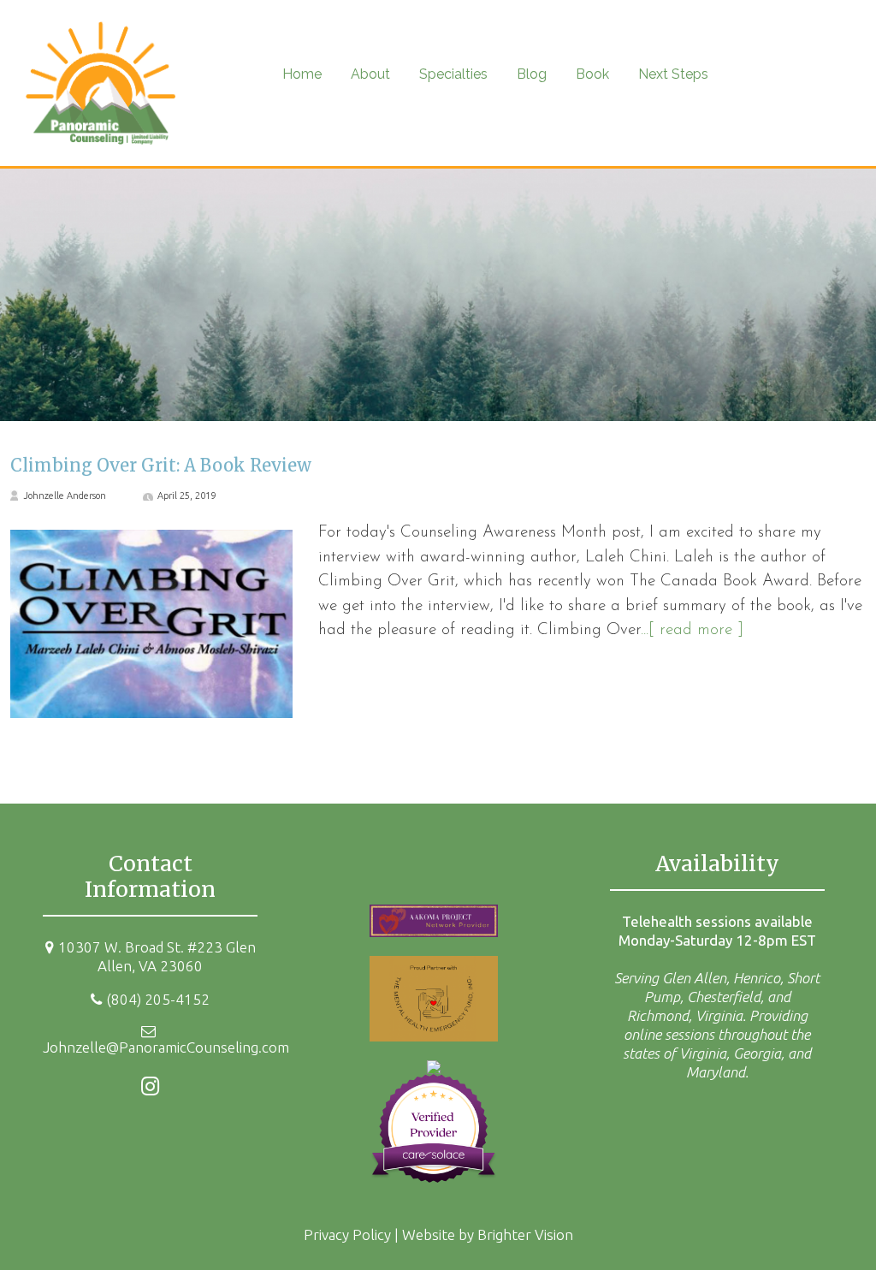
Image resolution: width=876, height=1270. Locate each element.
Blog (532, 74)
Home (302, 74)
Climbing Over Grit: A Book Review (160, 465)
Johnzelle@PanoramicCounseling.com (166, 1047)
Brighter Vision (525, 1234)
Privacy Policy (347, 1234)
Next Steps (673, 74)
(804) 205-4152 (158, 999)
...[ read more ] (692, 630)
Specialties (453, 74)
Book (592, 74)
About (370, 74)
